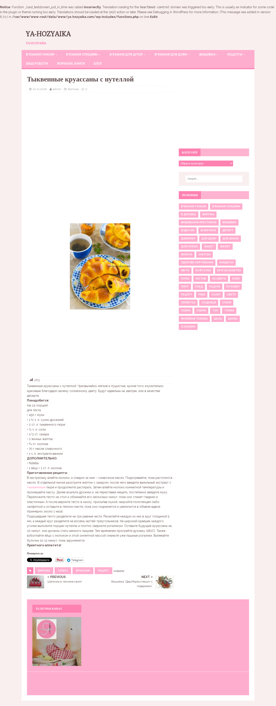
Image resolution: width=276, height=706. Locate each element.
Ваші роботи (37, 63)
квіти (185, 270)
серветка (188, 302)
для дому (208, 238)
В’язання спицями (82, 54)
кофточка (203, 270)
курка (185, 278)
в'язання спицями (226, 206)
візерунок (208, 230)
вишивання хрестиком (198, 222)
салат (216, 294)
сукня (226, 302)
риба (201, 294)
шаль (218, 318)
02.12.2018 (40, 89)
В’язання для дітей (126, 54)
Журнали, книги (71, 63)
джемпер (188, 238)
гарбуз (63, 570)
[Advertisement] (100, 127)
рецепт (103, 570)
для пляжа (189, 246)
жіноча (186, 254)
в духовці (188, 214)
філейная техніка (194, 318)
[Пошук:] (214, 178)
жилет (225, 246)
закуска (204, 254)
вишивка (229, 222)
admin (57, 89)
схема (185, 310)
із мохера (188, 326)
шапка (233, 318)
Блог (98, 63)
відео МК (187, 230)
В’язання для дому (171, 54)
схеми (201, 310)
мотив (201, 278)
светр (231, 294)
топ (215, 310)
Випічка (73, 89)
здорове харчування (197, 262)
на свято (219, 278)
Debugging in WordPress (170, 12)
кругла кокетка (229, 270)
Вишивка (207, 54)
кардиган (226, 262)
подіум (214, 286)
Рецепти (234, 54)
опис (236, 278)
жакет (209, 246)
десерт (227, 230)
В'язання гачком (193, 206)
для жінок (231, 238)
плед (199, 286)
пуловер (233, 286)
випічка (44, 570)
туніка (229, 310)
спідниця (208, 302)
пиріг (185, 286)
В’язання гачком (40, 54)
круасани (83, 570)
